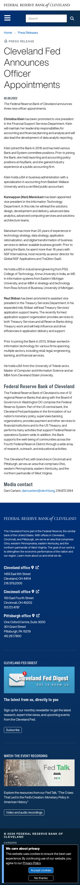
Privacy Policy (32, 863)
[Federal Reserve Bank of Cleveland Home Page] (37, 5)
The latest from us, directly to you (31, 699)
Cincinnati (17, 591)
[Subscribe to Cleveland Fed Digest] (39, 681)
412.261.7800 (12, 636)
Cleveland (17, 567)
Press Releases (28, 32)
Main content (19, 2)
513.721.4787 (12, 607)
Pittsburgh (17, 616)
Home (8, 32)
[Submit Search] (72, 18)
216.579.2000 (13, 583)
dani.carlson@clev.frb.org (38, 490)
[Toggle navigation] (7, 17)
